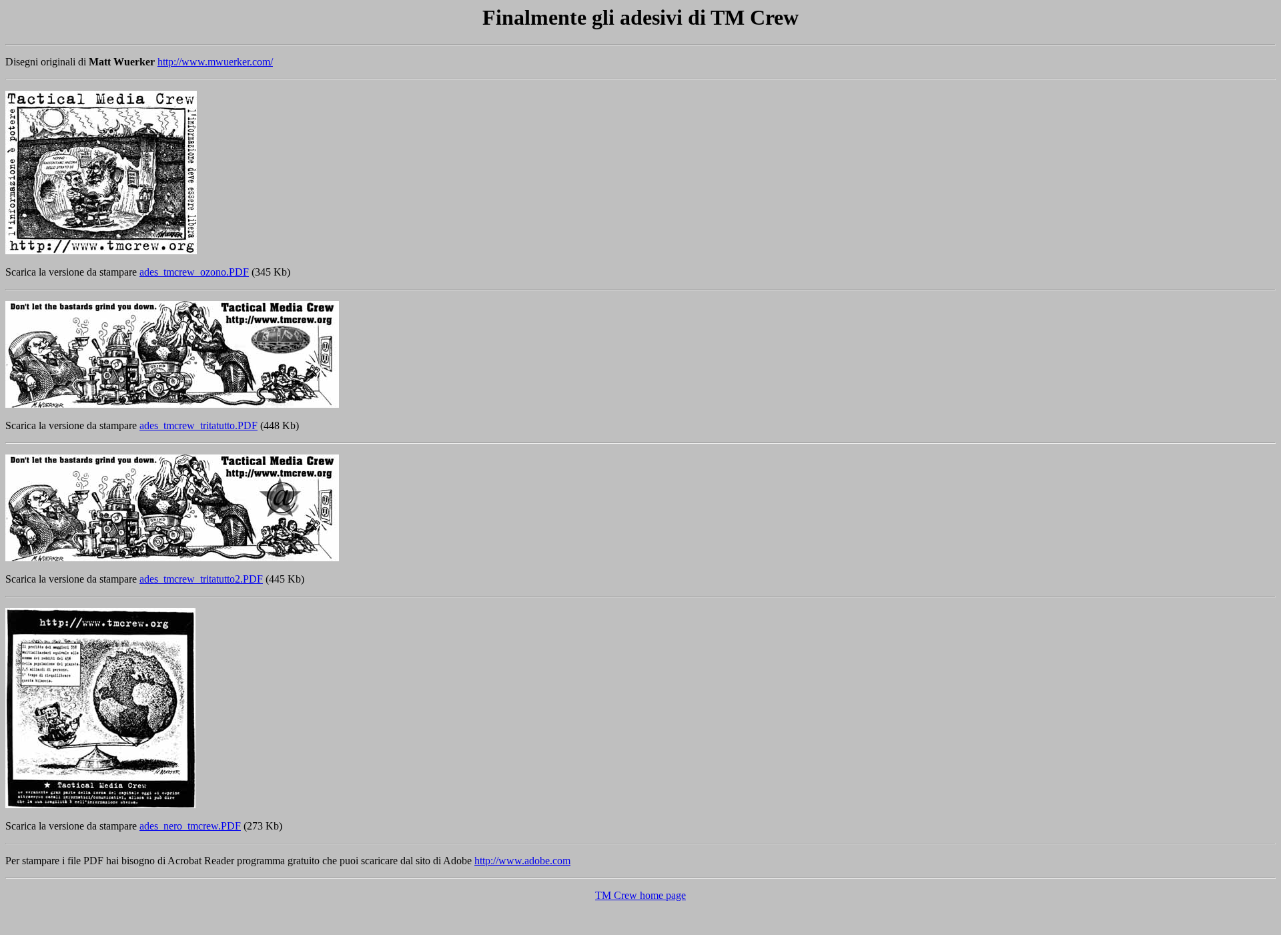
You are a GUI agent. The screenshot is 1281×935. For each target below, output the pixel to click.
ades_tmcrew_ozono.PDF (194, 272)
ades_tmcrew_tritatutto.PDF (198, 425)
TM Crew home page (640, 895)
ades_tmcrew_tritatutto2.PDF (201, 579)
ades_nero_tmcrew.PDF (190, 826)
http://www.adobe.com (522, 860)
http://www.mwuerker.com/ (215, 61)
